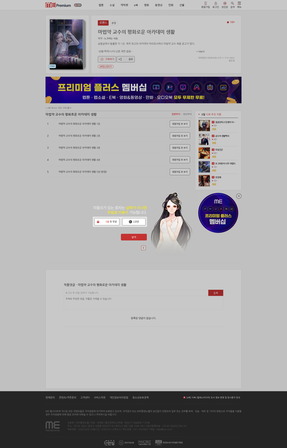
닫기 (134, 237)
